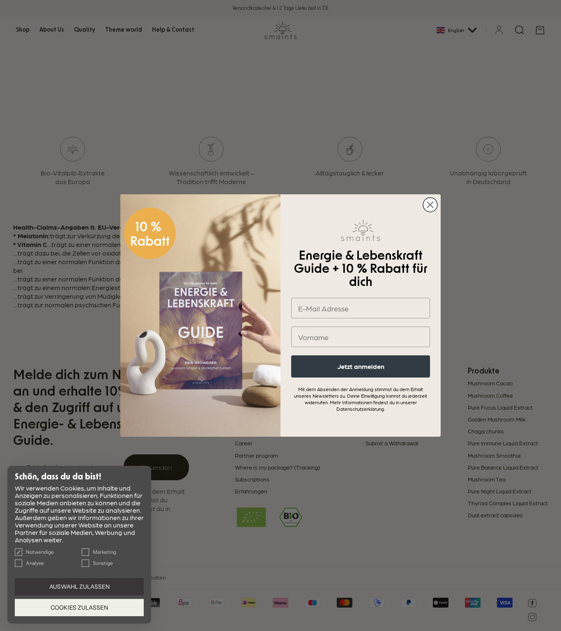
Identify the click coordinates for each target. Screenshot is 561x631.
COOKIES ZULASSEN (79, 607)
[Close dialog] (430, 205)
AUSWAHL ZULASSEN (79, 586)
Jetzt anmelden (360, 366)
